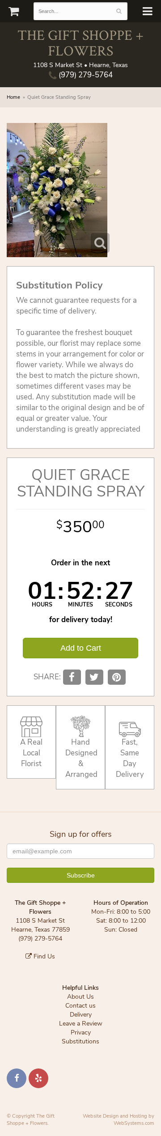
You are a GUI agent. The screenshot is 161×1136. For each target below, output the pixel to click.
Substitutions (80, 1041)
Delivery (81, 1014)
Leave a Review (80, 1023)
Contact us (80, 1005)
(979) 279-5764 (85, 75)
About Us (80, 996)
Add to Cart (80, 648)
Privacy (81, 1032)
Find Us (43, 956)
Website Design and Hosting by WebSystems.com (118, 1120)
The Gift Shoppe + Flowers (80, 42)
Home (13, 97)
